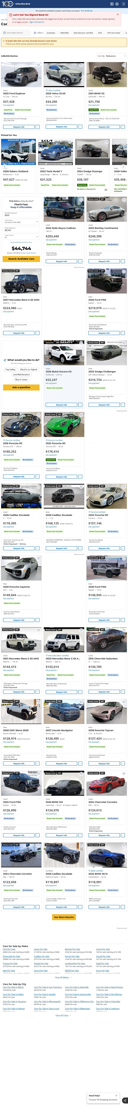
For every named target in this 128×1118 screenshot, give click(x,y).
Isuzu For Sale (102, 970)
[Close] (116, 1095)
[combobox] (16, 33)
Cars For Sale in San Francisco (48, 987)
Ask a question (21, 387)
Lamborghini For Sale (75, 963)
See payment (8, 105)
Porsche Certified (13, 440)
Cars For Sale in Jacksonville (78, 994)
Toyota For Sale (10, 963)
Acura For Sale (41, 970)
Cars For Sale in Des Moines (109, 994)
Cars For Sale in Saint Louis (46, 1008)
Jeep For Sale (9, 970)
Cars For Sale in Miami (13, 987)
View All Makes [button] (62, 977)
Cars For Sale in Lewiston (108, 1008)
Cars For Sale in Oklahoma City (79, 1001)
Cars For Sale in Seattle (45, 994)
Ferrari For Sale (72, 956)
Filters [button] (40, 32)
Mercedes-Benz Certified (58, 655)
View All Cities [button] (62, 1015)
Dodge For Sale (41, 963)
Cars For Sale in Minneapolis (47, 1001)
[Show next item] (79, 353)
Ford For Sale (9, 949)
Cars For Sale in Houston (14, 1001)
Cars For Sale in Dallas (13, 994)
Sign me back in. (36, 22)
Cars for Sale (6, 19)
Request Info (18, 127)
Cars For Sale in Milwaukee (77, 1008)
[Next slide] (123, 166)
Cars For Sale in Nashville (76, 987)
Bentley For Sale (72, 949)
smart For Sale (103, 949)
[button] (112, 4)
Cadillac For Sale (41, 956)
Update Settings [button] (31, 253)
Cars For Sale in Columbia (108, 1001)
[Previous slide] (4, 166)
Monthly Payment (11, 213)
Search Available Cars (21, 259)
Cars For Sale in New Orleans (109, 987)
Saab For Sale (102, 963)
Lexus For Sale (40, 949)
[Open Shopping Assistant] (125, 1101)
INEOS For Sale (72, 970)
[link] (9, 113)
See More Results (64, 917)
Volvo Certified (54, 90)
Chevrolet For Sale (11, 956)
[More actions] (38, 127)
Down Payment (10, 228)
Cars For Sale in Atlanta (14, 1008)
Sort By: (101, 56)
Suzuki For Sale (103, 956)
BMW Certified (97, 871)
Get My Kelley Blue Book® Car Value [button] (21, 242)
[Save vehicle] (38, 65)
